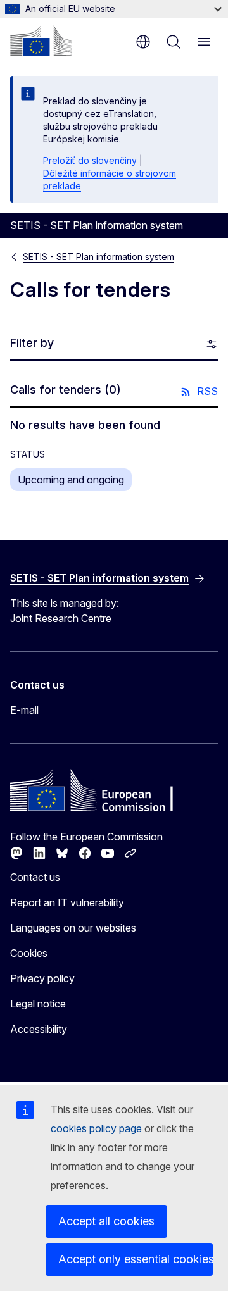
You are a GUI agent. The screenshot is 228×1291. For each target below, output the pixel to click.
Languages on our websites (73, 927)
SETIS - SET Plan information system (98, 256)
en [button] (143, 42)
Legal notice (38, 1003)
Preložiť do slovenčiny (90, 160)
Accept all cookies (106, 1221)
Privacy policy (42, 978)
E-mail (24, 710)
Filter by (32, 342)
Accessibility (38, 1029)
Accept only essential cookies (135, 1259)
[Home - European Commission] (41, 40)
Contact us (35, 877)
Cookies (29, 953)
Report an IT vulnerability (67, 902)
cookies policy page (96, 1128)
